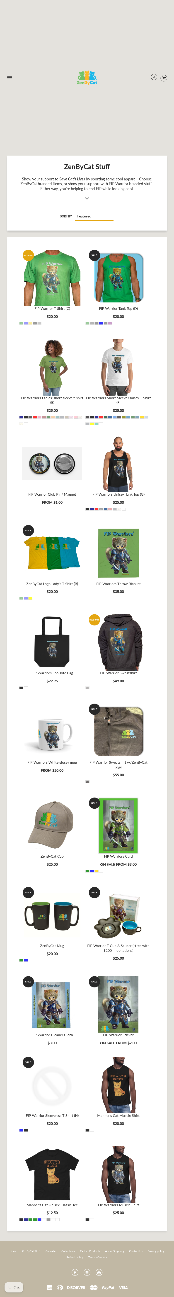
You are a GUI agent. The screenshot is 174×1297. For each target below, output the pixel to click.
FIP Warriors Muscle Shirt (118, 1205)
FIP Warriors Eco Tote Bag (52, 673)
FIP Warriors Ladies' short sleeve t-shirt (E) (52, 400)
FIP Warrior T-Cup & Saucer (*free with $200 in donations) (118, 947)
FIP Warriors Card (118, 856)
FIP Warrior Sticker (118, 1035)
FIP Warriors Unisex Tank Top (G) (118, 494)
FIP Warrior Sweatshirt (118, 673)
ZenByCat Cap (52, 856)
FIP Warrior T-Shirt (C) (52, 308)
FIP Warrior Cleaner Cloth (52, 1035)
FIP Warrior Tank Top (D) (118, 308)
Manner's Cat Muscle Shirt (118, 1115)
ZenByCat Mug (52, 945)
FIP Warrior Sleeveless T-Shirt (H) (52, 1115)
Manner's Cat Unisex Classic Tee (52, 1205)
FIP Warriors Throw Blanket (118, 583)
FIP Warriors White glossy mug (52, 762)
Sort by (66, 216)
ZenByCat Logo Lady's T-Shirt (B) (52, 583)
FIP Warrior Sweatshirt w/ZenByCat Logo (118, 764)
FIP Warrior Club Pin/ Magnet (52, 494)
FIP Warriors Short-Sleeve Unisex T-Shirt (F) (118, 400)
